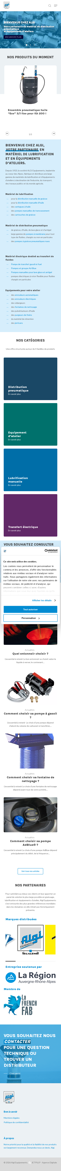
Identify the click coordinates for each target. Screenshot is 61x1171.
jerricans (19, 323)
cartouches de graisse (25, 214)
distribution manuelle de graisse (32, 198)
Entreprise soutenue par (23, 967)
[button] (30, 871)
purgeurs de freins (23, 315)
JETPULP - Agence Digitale (44, 1162)
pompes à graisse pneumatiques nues (32, 241)
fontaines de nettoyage (26, 307)
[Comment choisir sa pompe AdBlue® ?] (30, 826)
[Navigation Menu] (55, 5)
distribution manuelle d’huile (31, 202)
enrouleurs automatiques (26, 295)
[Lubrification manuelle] (30, 470)
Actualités (29, 650)
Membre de (12, 989)
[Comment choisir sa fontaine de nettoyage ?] (30, 762)
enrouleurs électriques (25, 299)
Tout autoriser (30, 609)
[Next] (54, 133)
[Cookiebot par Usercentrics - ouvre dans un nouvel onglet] (45, 551)
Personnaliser (29, 618)
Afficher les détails (42, 600)
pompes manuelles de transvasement (32, 210)
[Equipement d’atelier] (30, 424)
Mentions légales (12, 1118)
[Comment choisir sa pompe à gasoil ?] (30, 699)
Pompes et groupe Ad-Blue (23, 268)
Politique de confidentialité (16, 1122)
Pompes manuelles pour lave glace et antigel (31, 272)
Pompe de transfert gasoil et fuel (26, 264)
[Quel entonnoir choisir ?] (30, 637)
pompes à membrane (35, 234)
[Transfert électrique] (30, 515)
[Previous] (7, 133)
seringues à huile (22, 206)
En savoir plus (13, 37)
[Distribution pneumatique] (30, 379)
